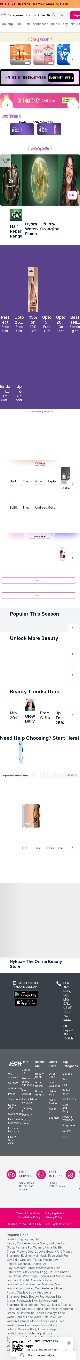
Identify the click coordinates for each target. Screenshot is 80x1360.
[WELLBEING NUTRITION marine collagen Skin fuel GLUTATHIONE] (30, 716)
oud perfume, (44, 1310)
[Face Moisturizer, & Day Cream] (59, 766)
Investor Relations (13, 1152)
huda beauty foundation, (38, 1318)
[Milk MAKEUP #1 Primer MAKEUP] (45, 716)
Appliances (69, 1121)
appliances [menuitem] (40, 24)
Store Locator (26, 1114)
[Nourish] (31, 831)
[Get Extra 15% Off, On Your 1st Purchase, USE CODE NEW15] (40, 100)
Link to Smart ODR (12, 1162)
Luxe (65, 1158)
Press (11, 1116)
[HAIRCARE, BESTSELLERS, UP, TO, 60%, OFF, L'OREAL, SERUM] (61, 438)
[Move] (13, 831)
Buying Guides (39, 1115)
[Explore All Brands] (40, 527)
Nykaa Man (52, 1115)
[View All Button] (40, 600)
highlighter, (26, 1261)
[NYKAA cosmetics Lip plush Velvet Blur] (19, 360)
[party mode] (40, 37)
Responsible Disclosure (16, 1143)
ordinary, (26, 1281)
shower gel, (47, 1298)
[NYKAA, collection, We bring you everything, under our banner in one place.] (40, 893)
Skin (64, 1101)
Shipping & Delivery (27, 1133)
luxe (41, 15)
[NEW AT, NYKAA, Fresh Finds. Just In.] (51, 679)
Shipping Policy (54, 1235)
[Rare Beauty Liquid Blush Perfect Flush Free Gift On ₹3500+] (5, 291)
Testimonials (15, 1121)
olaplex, (22, 1314)
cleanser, (24, 1286)
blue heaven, (30, 1326)
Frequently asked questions (28, 1104)
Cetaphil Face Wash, (45, 1331)
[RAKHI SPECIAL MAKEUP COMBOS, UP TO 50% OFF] (5, 438)
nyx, (35, 1322)
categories (15, 15)
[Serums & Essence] (49, 766)
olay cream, (31, 1294)
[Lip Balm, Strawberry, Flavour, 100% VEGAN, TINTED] (11, 766)
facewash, (24, 1322)
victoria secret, (27, 1273)
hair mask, (40, 1277)
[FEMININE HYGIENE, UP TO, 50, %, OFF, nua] (33, 438)
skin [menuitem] (19, 24)
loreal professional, (40, 1290)
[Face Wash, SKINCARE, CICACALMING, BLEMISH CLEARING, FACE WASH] (30, 766)
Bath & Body (66, 1114)
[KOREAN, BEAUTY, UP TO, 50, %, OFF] (19, 438)
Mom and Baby (65, 1130)
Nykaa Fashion (53, 1124)
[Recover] (67, 831)
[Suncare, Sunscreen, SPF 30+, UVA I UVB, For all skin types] (77, 766)
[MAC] (54, 502)
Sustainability (16, 1135)
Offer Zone (52, 1097)
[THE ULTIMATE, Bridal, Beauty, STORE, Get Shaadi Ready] (39, 679)
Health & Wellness (67, 1140)
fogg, (44, 1294)
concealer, (24, 1265)
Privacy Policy (54, 1239)
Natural (66, 1153)
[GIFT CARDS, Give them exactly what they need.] (34, 654)
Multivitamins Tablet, (31, 1335)
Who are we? (13, 1098)
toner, (37, 1281)
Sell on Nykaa (26, 1144)
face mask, (40, 1265)
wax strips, (30, 1298)
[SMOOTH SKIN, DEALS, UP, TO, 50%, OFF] (47, 438)
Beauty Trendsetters (34, 703)
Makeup (67, 1095)
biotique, (55, 1265)
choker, (28, 1310)
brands (31, 15)
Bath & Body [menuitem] (59, 24)
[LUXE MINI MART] (29, 475)
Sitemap (54, 1139)
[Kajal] (40, 766)
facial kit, (51, 1269)
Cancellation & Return (29, 1123)
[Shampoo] (21, 766)
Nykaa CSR (12, 1129)
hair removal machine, (38, 1306)
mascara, (20, 1290)
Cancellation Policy (29, 1239)
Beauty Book (39, 1097)
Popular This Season (34, 617)
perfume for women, (30, 1269)
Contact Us (26, 1093)
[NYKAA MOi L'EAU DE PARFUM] (60, 716)
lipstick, (12, 1261)
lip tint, (54, 1294)
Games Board (39, 1106)
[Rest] (49, 831)
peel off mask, (50, 1326)
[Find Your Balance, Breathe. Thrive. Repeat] (49, 805)
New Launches (55, 1106)
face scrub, (23, 1331)
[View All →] (40, 585)
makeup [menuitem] (7, 24)
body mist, (36, 1314)
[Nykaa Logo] (3, 14)
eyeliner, (27, 1277)
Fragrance (68, 1147)
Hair (64, 1106)
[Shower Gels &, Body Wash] (68, 766)
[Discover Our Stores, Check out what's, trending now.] (15, 679)
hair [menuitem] (27, 24)
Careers (13, 1105)
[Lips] (2, 766)
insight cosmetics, (32, 1302)
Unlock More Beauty (34, 642)
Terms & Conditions (28, 1235)
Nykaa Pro (52, 1132)
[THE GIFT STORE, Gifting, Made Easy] (27, 679)
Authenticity (15, 1110)
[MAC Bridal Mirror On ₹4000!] (5, 360)
